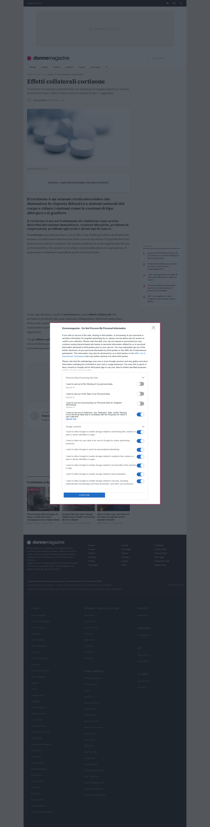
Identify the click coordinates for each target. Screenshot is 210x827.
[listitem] (105, 377)
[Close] (154, 328)
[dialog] (105, 413)
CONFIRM (84, 495)
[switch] (140, 384)
